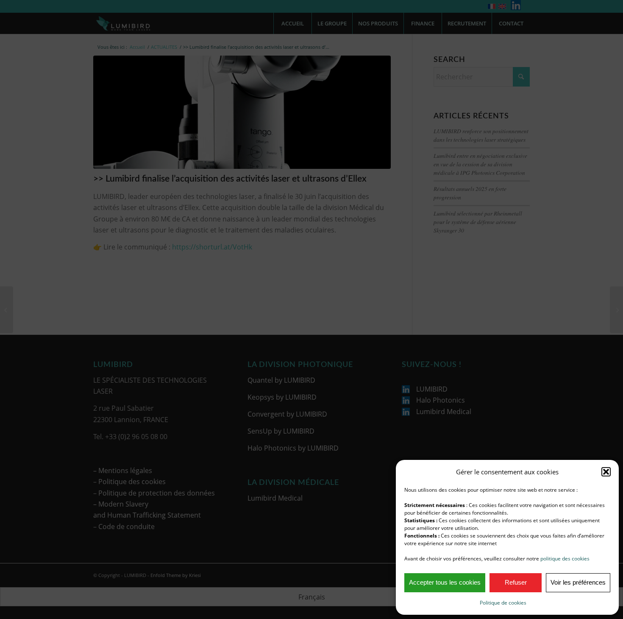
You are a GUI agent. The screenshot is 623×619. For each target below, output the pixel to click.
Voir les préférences (578, 582)
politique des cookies (565, 558)
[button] (606, 472)
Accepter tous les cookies (445, 582)
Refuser (516, 582)
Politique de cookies (503, 602)
